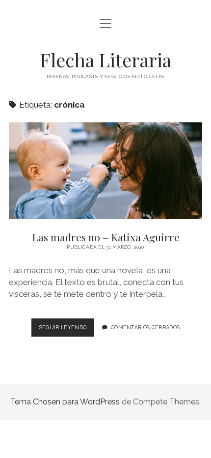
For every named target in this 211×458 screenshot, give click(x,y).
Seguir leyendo (66, 330)
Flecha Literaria (105, 59)
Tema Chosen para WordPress (65, 401)
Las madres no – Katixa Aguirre (105, 170)
